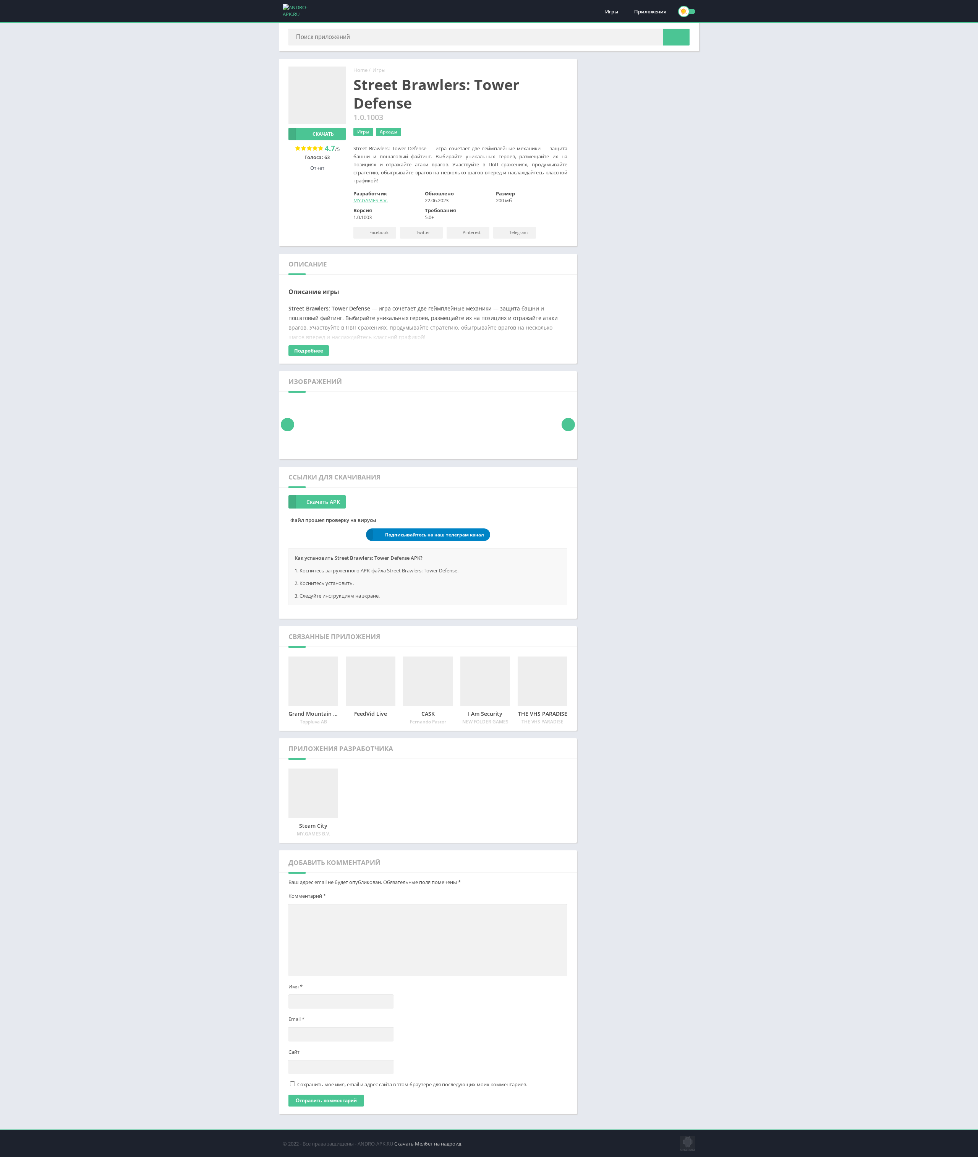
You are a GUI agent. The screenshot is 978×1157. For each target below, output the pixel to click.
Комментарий (307, 895)
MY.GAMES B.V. (370, 200)
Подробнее (308, 350)
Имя (295, 986)
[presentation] (287, 425)
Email (296, 1019)
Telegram (518, 232)
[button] (676, 37)
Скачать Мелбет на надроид (427, 1143)
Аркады (388, 131)
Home (360, 70)
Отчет (317, 167)
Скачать (323, 134)
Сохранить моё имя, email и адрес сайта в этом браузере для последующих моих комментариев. (412, 1084)
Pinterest (471, 232)
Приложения (650, 11)
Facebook (378, 232)
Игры (612, 11)
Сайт (294, 1051)
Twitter (422, 232)
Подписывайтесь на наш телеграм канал (434, 534)
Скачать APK (323, 501)
